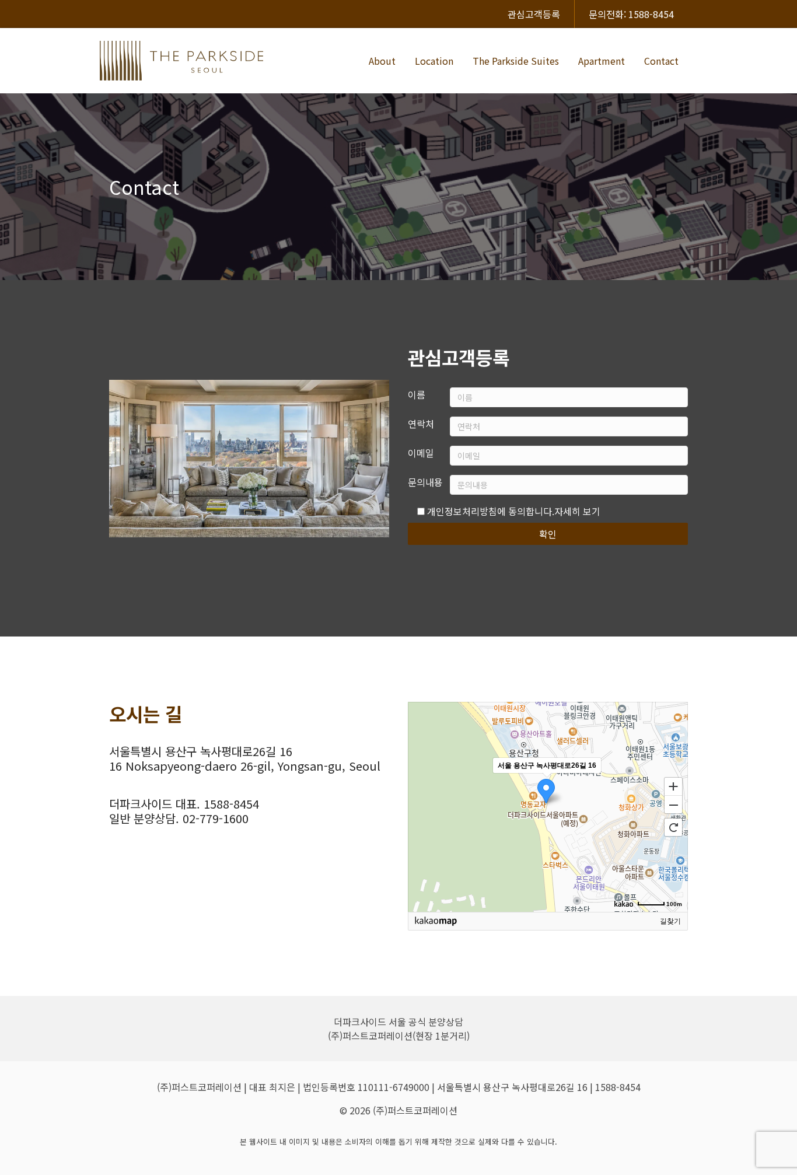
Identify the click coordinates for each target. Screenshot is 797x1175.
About (382, 61)
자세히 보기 (577, 511)
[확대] (673, 786)
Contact (661, 61)
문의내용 (425, 482)
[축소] (673, 805)
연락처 (421, 424)
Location (434, 61)
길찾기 (670, 921)
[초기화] (673, 827)
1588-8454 (231, 803)
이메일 (421, 453)
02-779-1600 (216, 818)
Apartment (601, 61)
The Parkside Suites (516, 61)
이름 (416, 394)
